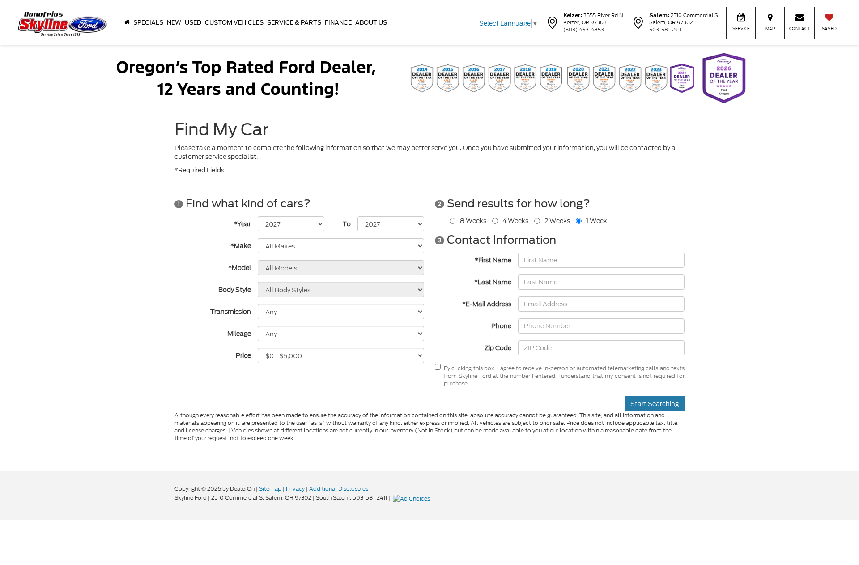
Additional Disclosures (338, 488)
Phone (501, 325)
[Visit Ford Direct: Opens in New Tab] (412, 497)
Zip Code (498, 347)
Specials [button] (148, 22)
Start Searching (654, 403)
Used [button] (193, 22)
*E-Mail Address (486, 304)
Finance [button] (338, 22)
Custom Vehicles (234, 22)
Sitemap (270, 488)
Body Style (234, 289)
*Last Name (492, 282)
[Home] (127, 23)
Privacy (295, 488)
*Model (239, 267)
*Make (240, 245)
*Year (242, 223)
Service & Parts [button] (294, 22)
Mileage (239, 333)
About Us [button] (371, 22)
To (347, 223)
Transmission (230, 311)
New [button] (174, 22)
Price (243, 355)
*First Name (493, 260)
